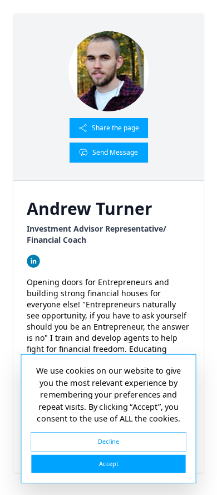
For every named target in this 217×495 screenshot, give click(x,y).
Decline (108, 441)
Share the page (115, 128)
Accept (108, 463)
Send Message (115, 152)
